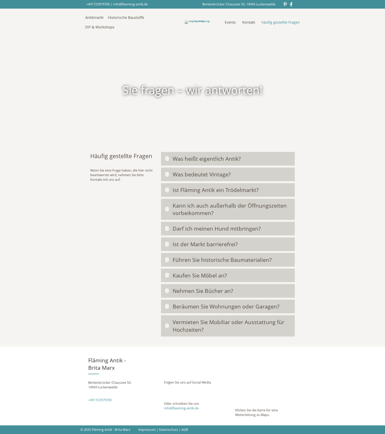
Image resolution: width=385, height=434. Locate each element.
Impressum (147, 429)
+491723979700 (98, 4)
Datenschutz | (170, 429)
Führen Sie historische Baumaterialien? (222, 259)
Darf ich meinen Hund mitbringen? (217, 228)
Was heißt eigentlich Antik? (207, 158)
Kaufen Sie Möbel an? (200, 275)
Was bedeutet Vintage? (202, 174)
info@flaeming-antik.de (130, 4)
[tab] (228, 159)
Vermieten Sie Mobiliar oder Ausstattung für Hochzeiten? (228, 325)
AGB (184, 429)
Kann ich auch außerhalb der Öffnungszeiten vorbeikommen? (230, 209)
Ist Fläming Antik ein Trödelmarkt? (216, 190)
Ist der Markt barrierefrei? (205, 244)
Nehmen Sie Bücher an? (203, 290)
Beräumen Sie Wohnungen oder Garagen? (226, 306)
